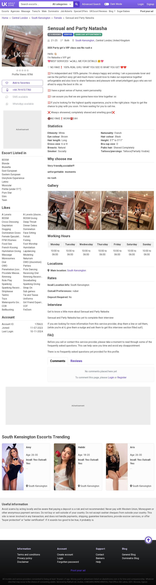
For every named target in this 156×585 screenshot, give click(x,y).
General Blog (129, 554)
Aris (132, 447)
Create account (65, 554)
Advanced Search (91, 4)
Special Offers (81, 11)
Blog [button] (111, 11)
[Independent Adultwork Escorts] (8, 4)
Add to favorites (21, 82)
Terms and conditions (28, 554)
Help (98, 561)
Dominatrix (53, 11)
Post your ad (146, 11)
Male (44, 11)
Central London (20, 17)
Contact (100, 554)
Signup (150, 4)
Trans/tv (36, 11)
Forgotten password (68, 561)
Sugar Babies (123, 11)
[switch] (106, 4)
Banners (100, 558)
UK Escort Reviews (98, 11)
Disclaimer (23, 561)
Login (141, 4)
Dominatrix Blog (130, 558)
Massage (25, 11)
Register (121, 377)
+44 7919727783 (22, 89)
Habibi (81, 447)
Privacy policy (24, 558)
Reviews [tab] (76, 361)
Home (5, 17)
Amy (28, 447)
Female (58, 17)
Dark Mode (116, 4)
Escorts (5, 11)
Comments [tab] (57, 361)
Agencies (15, 11)
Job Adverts (66, 11)
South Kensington (41, 17)
